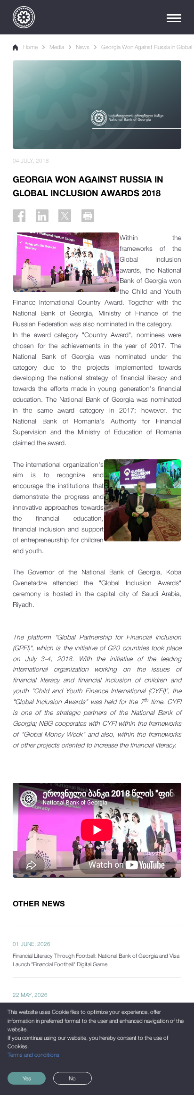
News (82, 47)
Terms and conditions (33, 1055)
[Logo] (24, 17)
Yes (27, 1078)
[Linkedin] (42, 215)
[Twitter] (64, 215)
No (72, 1078)
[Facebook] (19, 215)
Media (56, 47)
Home (30, 47)
